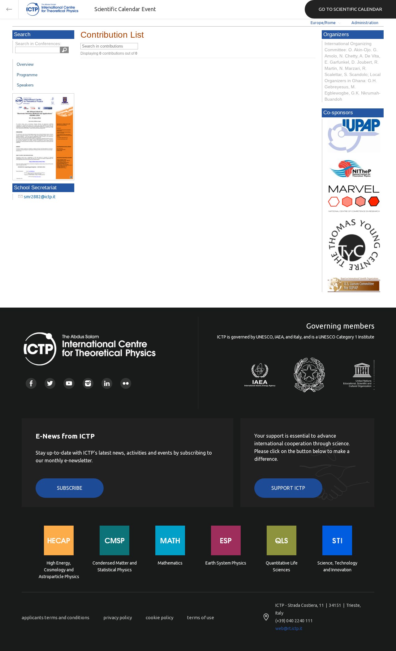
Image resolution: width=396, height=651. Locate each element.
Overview (25, 64)
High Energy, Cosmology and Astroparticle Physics (59, 569)
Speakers (25, 85)
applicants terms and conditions (55, 617)
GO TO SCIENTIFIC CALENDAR (350, 9)
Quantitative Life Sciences (282, 566)
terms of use (200, 617)
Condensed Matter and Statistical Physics (115, 566)
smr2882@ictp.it (39, 196)
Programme (27, 75)
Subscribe (69, 488)
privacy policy (117, 617)
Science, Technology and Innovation (337, 566)
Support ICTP (288, 488)
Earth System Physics (225, 563)
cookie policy (159, 617)
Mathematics (170, 563)
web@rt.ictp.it (288, 628)
